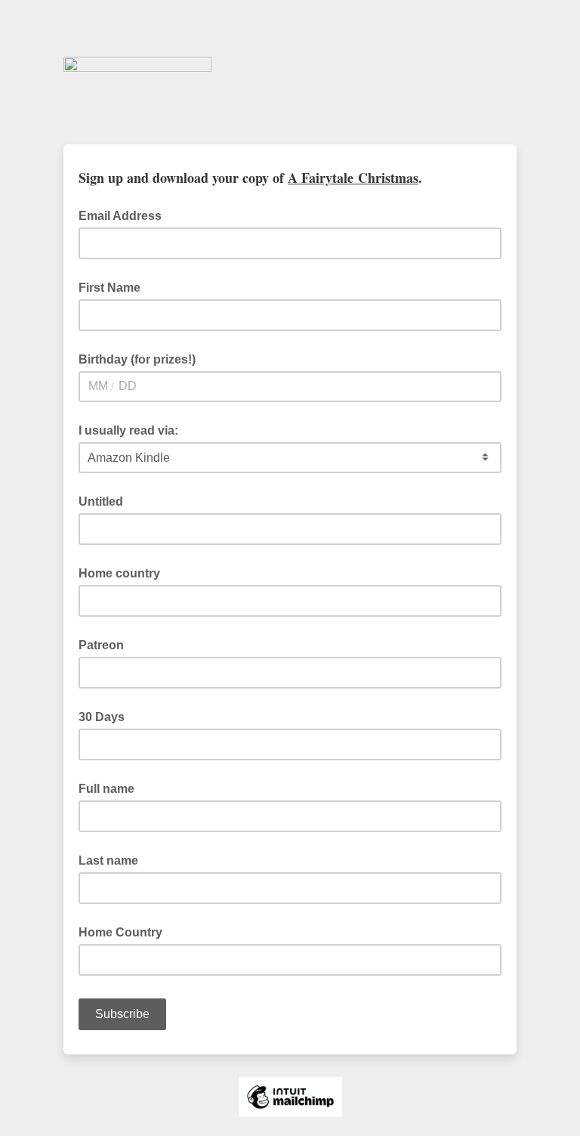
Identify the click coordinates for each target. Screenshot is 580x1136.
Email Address (125, 214)
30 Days (102, 716)
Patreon (101, 645)
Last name (108, 860)
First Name (109, 287)
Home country (119, 573)
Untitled (101, 501)
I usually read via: (128, 430)
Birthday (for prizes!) (137, 359)
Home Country (120, 932)
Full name (106, 788)
